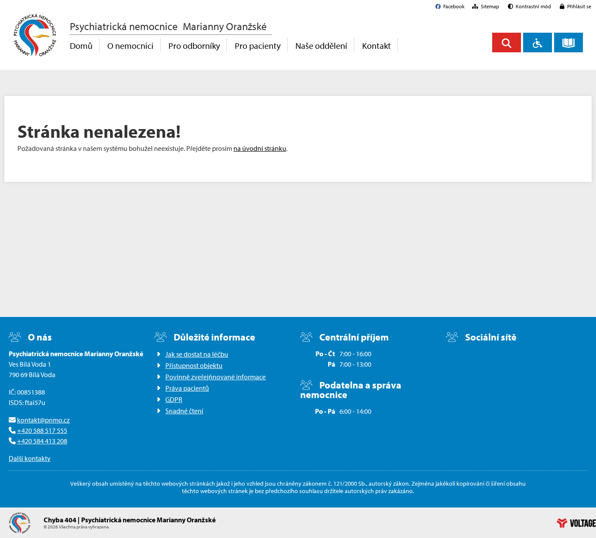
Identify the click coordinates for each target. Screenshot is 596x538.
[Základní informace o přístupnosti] (537, 42)
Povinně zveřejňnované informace (215, 376)
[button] (529, 6)
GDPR (173, 399)
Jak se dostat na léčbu (196, 354)
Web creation (576, 523)
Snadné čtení (184, 410)
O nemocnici (130, 45)
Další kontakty (30, 458)
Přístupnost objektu (194, 365)
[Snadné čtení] (568, 42)
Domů (35, 35)
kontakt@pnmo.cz (43, 419)
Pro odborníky (194, 45)
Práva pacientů (187, 388)
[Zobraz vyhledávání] (506, 42)
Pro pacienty (258, 45)
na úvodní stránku (259, 148)
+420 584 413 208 (42, 440)
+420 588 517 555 (42, 430)
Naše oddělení (321, 45)
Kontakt (376, 45)
